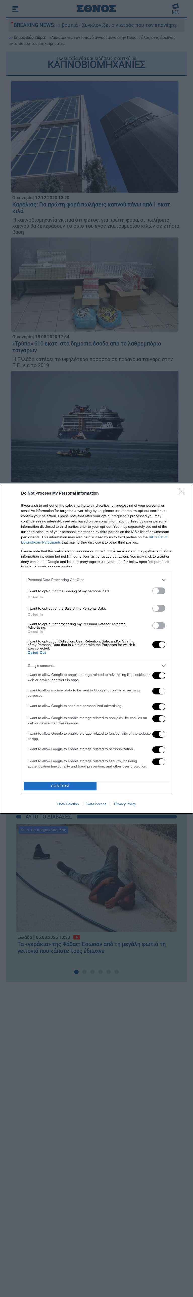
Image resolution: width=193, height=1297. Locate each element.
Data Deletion (68, 804)
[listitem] (96, 579)
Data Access (96, 804)
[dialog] (96, 648)
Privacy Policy (125, 804)
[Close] (183, 493)
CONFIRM (60, 786)
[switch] (158, 590)
